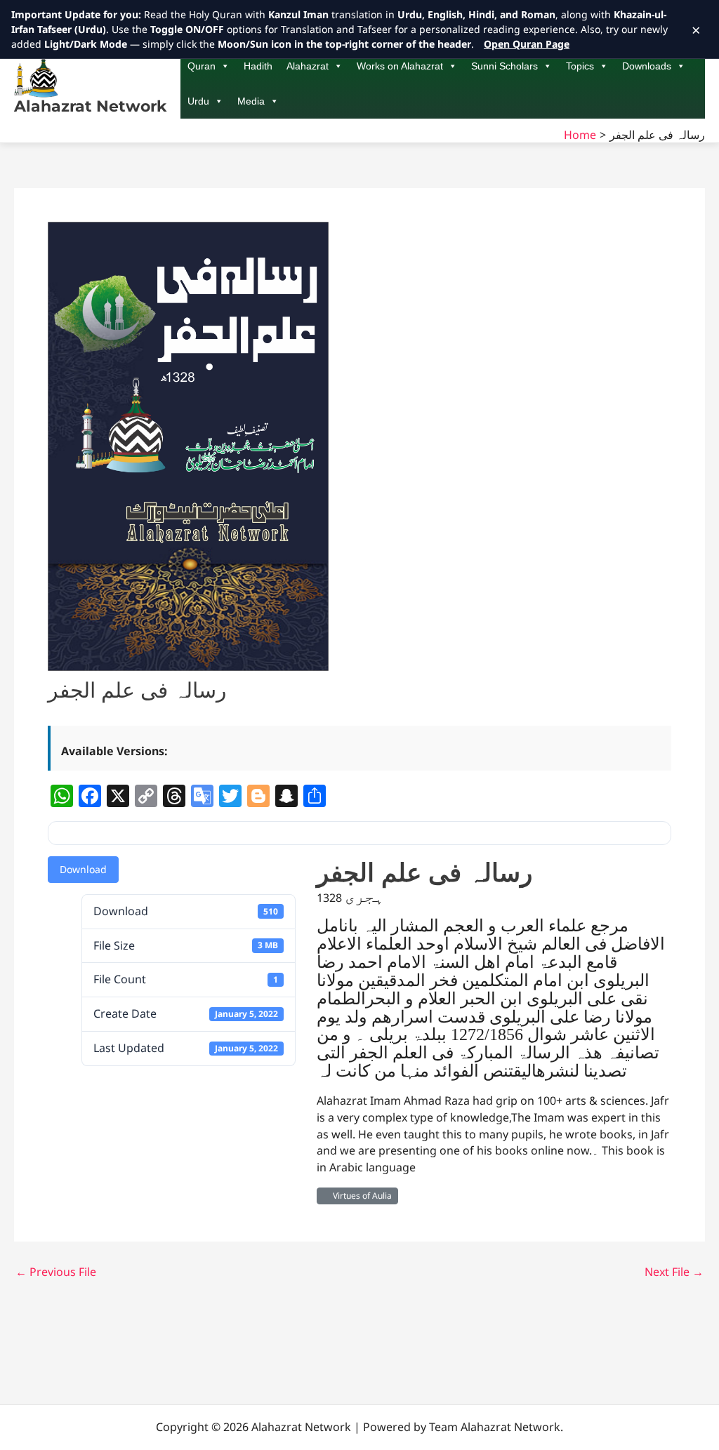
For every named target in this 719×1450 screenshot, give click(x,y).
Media (251, 101)
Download (83, 869)
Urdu (198, 101)
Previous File (55, 1271)
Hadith (258, 66)
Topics (580, 66)
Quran (201, 66)
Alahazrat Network (90, 106)
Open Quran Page (526, 44)
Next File (674, 1271)
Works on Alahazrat (400, 66)
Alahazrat (307, 66)
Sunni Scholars (504, 66)
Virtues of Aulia (360, 1196)
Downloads (646, 66)
